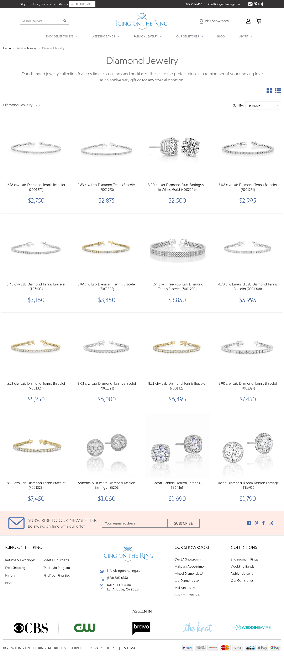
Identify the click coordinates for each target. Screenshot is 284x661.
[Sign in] (248, 21)
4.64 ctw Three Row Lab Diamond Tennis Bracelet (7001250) (177, 286)
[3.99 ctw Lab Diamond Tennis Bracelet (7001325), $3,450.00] (106, 246)
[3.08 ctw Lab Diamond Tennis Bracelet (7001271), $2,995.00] (247, 147)
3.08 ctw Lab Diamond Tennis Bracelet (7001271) (248, 187)
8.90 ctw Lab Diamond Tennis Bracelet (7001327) (248, 385)
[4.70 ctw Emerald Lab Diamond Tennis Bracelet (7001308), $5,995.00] (247, 246)
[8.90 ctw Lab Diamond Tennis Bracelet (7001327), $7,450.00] (247, 345)
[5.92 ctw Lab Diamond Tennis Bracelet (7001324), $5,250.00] (36, 345)
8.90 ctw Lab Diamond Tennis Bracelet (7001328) (36, 485)
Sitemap (130, 648)
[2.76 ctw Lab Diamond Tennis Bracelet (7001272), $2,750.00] (36, 147)
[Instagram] (271, 523)
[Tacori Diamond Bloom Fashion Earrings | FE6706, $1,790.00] (247, 445)
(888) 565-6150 (117, 577)
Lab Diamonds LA (186, 580)
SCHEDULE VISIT (82, 4)
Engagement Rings (244, 559)
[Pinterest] (256, 523)
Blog (221, 36)
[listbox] (263, 105)
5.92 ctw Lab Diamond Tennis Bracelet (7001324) (36, 385)
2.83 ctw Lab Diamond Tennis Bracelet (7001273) (107, 187)
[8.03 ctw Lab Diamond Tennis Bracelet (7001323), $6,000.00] (106, 345)
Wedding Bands (242, 566)
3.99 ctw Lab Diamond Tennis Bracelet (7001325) (107, 286)
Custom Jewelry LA (187, 595)
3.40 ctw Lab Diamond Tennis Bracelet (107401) (36, 286)
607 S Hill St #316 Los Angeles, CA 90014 (123, 587)
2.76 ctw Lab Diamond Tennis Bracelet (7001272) (36, 187)
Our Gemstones (242, 580)
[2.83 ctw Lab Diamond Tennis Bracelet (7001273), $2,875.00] (106, 147)
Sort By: (238, 105)
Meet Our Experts (56, 560)
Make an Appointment (190, 566)
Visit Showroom (216, 21)
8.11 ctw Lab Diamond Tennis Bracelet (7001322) (177, 385)
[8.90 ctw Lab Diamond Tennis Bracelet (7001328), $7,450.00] (36, 445)
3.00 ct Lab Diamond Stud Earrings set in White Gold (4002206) (177, 187)
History (10, 575)
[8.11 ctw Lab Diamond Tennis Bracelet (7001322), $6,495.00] (177, 345)
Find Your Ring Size (56, 575)
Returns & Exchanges (20, 560)
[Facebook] (263, 523)
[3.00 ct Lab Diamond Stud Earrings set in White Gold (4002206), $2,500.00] (177, 147)
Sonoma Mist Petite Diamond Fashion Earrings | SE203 (106, 485)
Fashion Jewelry (242, 573)
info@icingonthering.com (125, 570)
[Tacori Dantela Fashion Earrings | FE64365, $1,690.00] (177, 445)
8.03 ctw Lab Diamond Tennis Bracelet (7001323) (106, 385)
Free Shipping (15, 567)
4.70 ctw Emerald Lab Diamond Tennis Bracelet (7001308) (247, 286)
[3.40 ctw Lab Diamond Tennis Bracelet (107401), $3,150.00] (36, 246)
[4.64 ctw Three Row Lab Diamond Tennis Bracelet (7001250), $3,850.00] (177, 246)
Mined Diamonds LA (188, 573)
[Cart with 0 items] (258, 21)
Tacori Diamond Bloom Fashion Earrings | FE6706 (247, 485)
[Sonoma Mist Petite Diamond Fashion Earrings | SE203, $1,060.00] (106, 445)
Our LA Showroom (187, 559)
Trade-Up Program (56, 567)
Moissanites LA (184, 587)
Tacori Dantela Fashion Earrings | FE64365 (177, 485)
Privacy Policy (102, 648)
